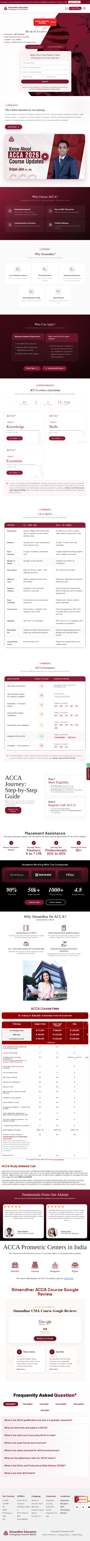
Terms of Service (49, 1535)
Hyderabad (64, 1500)
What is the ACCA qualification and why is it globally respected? (38, 1420)
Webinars (35, 1507)
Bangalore (64, 1504)
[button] (81, 1499)
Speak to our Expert (36, 47)
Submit (45, 81)
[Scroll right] (79, 1360)
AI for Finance (22, 1513)
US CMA (6, 1504)
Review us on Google (45, 1338)
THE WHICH (79, 1404)
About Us (35, 1500)
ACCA (5, 1510)
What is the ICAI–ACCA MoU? (19, 1473)
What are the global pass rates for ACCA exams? (30, 1458)
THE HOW (44, 1404)
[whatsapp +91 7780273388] (88, 765)
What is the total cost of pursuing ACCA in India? (30, 1435)
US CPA (5, 1500)
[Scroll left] (10, 1360)
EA (3, 1507)
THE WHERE (61, 1404)
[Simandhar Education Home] (16, 8)
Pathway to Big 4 (23, 1508)
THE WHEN (27, 1404)
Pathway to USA (7, 1514)
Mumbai (63, 1513)
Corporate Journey (50, 1502)
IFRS (18, 1516)
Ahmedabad (65, 1510)
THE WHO (45, 1410)
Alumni (34, 1513)
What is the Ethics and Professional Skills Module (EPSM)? (35, 1465)
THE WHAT (10, 1404)
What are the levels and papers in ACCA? (26, 1427)
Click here (68, 1278)
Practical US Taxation (22, 1502)
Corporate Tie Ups (51, 1514)
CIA (4, 1519)
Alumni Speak (55, 902)
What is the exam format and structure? (25, 1443)
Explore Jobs (34, 902)
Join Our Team (37, 1504)
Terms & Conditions (43, 89)
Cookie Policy (77, 1535)
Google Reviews (78, 894)
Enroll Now (12, 127)
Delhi (62, 1507)
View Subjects (13, 438)
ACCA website (65, 808)
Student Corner (38, 1510)
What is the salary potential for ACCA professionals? (32, 1450)
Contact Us (36, 1516)
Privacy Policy (56, 89)
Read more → (22, 1369)
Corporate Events (50, 1508)
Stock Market (22, 1519)
